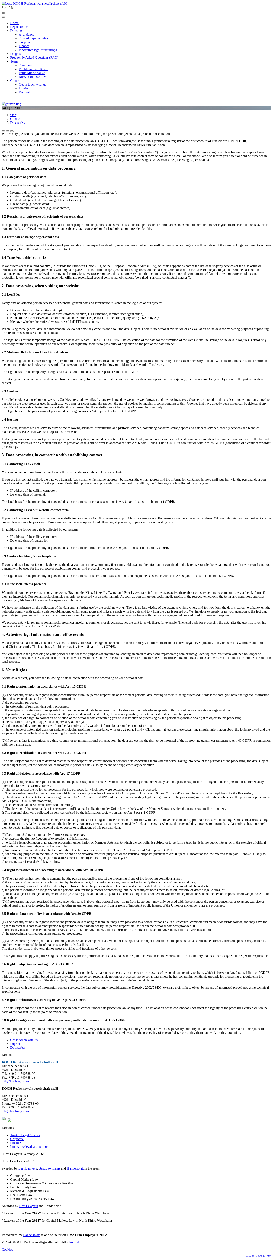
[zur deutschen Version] (11, 104)
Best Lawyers (27, 1168)
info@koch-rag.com (15, 1081)
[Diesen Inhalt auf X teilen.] (7, 131)
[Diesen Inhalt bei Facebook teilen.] (3, 131)
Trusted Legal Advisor (34, 38)
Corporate (25, 42)
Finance (24, 46)
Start (13, 115)
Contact (15, 80)
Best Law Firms (49, 1168)
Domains (16, 30)
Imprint (24, 88)
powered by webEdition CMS (258, 1256)
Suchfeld (8, 7)
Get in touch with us (32, 84)
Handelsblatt (75, 1168)
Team (14, 61)
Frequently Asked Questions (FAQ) (34, 57)
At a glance (26, 34)
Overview (25, 65)
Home (14, 23)
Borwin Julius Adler (32, 77)
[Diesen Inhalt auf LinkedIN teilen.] (12, 131)
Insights (15, 54)
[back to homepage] (34, 3)
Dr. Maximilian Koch (33, 69)
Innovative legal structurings (38, 50)
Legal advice (19, 27)
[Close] (3, 17)
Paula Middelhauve (32, 73)
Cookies (7, 1249)
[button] (4, 1120)
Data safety (26, 92)
